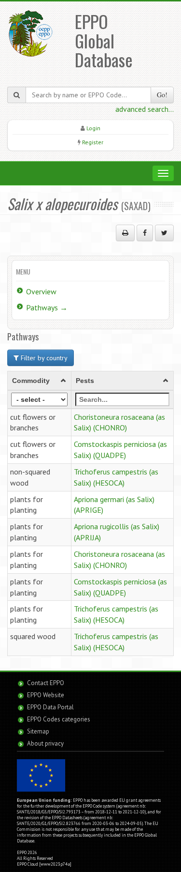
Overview (41, 291)
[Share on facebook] (145, 233)
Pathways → (47, 307)
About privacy (45, 743)
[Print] (125, 233)
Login (93, 128)
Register (92, 142)
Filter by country (43, 357)
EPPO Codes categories (58, 719)
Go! (162, 94)
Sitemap (38, 731)
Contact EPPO (45, 683)
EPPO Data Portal (50, 707)
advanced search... (144, 109)
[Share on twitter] (164, 233)
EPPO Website (45, 695)
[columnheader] (39, 380)
